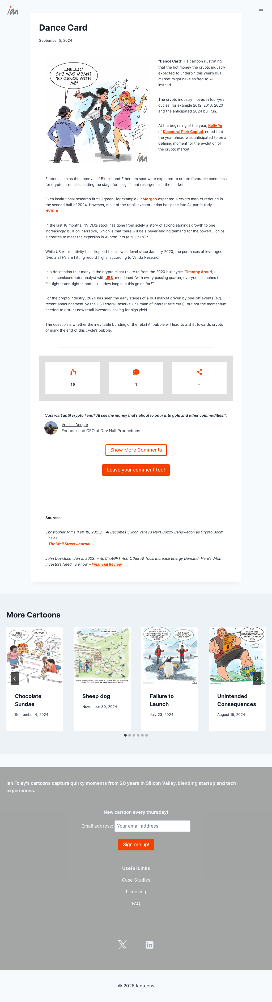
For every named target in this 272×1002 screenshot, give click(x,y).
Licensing (136, 891)
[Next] (257, 678)
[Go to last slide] (15, 678)
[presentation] (34, 655)
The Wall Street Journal (69, 544)
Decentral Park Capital (183, 132)
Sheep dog (96, 696)
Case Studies (136, 880)
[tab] (125, 735)
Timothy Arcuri (198, 272)
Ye (219, 125)
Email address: (98, 826)
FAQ (136, 903)
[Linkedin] (150, 945)
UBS (109, 277)
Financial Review (107, 564)
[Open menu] (261, 10)
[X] (122, 945)
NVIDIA (51, 211)
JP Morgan (147, 199)
